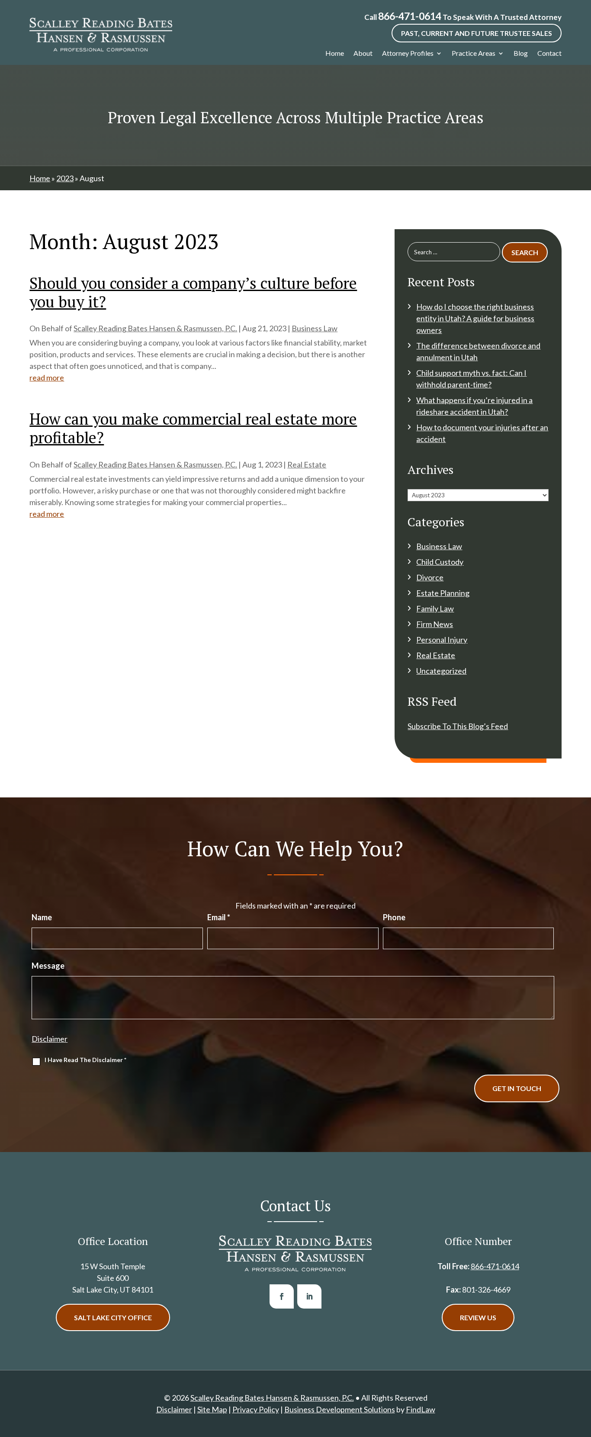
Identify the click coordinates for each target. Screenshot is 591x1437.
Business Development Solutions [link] (339, 1409)
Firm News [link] (434, 624)
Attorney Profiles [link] (408, 53)
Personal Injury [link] (441, 639)
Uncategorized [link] (441, 670)
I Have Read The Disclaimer (85, 1059)
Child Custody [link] (439, 561)
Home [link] (334, 53)
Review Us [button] (478, 1317)
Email (218, 917)
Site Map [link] (212, 1409)
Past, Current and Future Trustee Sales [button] (476, 33)
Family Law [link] (435, 608)
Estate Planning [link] (442, 593)
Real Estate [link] (306, 464)
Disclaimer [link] (174, 1409)
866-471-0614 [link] (409, 16)
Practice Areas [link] (473, 53)
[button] (282, 1296)
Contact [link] (549, 53)
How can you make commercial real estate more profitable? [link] (193, 428)
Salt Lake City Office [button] (113, 1317)
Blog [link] (521, 53)
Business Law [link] (314, 328)
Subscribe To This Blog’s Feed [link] (458, 726)
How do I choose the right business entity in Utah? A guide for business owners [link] (475, 318)
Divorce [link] (429, 577)
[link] (100, 34)
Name (42, 917)
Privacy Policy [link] (255, 1409)
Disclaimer (49, 1038)
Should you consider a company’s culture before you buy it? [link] (193, 292)
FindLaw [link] (420, 1409)
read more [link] (46, 377)
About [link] (363, 53)
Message (48, 965)
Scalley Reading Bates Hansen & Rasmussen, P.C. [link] (155, 328)
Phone (394, 917)
